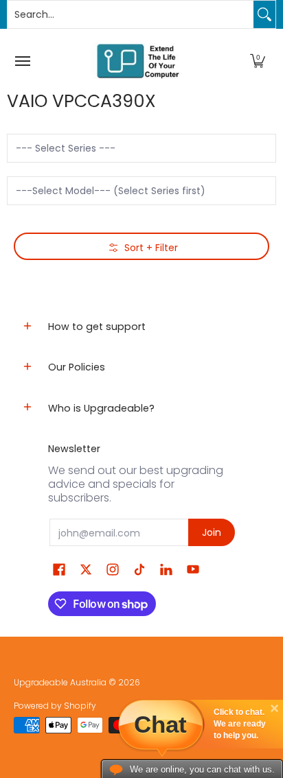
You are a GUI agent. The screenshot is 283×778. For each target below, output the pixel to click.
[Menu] (22, 61)
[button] (257, 61)
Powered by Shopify (55, 705)
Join (211, 532)
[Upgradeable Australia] (138, 61)
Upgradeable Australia (60, 682)
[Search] (264, 14)
